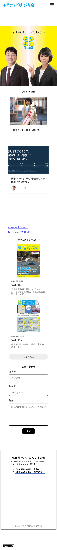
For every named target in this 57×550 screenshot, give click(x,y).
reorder (51, 4)
